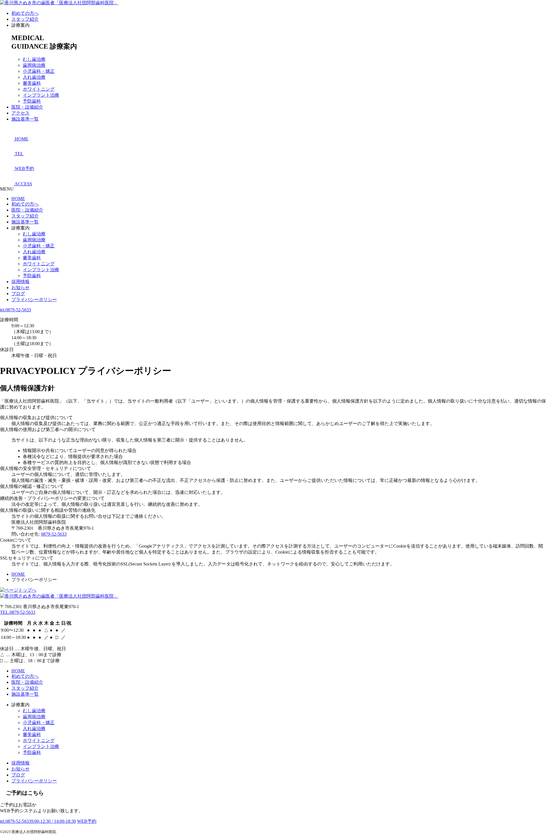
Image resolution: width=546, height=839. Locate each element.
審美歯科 (32, 83)
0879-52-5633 (54, 534)
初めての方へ (25, 13)
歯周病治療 (34, 65)
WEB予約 (86, 821)
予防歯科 (32, 101)
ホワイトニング (39, 89)
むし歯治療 (34, 59)
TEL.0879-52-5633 (17, 612)
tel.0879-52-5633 (15, 309)
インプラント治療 (41, 95)
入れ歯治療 (34, 77)
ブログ (18, 293)
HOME (18, 198)
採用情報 (20, 281)
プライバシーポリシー (34, 299)
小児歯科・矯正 (39, 71)
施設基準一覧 (25, 119)
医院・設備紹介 (27, 107)
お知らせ (20, 287)
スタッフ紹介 (25, 19)
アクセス (20, 113)
